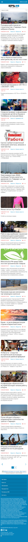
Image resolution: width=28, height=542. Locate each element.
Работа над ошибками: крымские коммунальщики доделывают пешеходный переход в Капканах (14, 236)
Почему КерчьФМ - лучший (6, 532)
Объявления (5, 485)
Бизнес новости (20, 89)
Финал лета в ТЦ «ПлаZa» (11, 209)
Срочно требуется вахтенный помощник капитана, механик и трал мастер (13, 145)
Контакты (4, 495)
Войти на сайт (23, 1)
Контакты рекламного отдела (7, 534)
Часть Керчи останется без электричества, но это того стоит (14, 58)
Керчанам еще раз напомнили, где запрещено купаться (13, 293)
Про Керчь (4, 479)
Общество (18, 31)
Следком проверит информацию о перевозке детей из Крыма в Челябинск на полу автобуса (14, 114)
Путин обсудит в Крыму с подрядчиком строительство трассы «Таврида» (12, 419)
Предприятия (5, 488)
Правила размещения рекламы (7, 533)
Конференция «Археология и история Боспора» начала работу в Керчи (14, 385)
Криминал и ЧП (19, 118)
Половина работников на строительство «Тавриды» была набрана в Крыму (13, 27)
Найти (26, 10)
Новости (13, 31)
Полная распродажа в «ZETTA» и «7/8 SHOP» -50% (14, 86)
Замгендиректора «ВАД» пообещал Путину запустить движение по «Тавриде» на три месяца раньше (13, 178)
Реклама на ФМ (5, 492)
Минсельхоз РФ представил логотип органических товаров (13, 263)
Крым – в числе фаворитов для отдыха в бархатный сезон (13, 323)
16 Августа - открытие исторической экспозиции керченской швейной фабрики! (13, 355)
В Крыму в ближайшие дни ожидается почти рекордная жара (12, 449)
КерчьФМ (15, 527)
